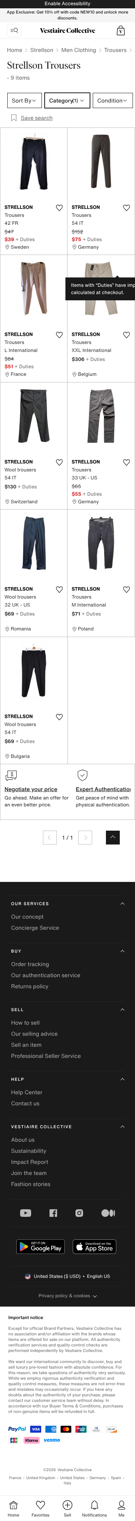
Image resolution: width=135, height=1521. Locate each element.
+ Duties (25, 239)
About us (23, 1139)
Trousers (115, 50)
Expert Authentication (104, 789)
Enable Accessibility (67, 3)
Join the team (29, 1173)
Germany (97, 1477)
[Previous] (50, 837)
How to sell (25, 1022)
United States (72, 1477)
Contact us (25, 1103)
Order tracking (30, 964)
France (15, 1477)
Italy (67, 1483)
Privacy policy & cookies (64, 1295)
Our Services (30, 904)
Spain (116, 1477)
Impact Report (29, 1162)
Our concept (27, 916)
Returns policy (29, 986)
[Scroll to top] (113, 837)
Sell (17, 1010)
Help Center (26, 1092)
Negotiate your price (30, 789)
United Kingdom (40, 1477)
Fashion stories (31, 1184)
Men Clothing (78, 50)
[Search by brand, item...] (14, 30)
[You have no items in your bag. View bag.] (121, 30)
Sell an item (26, 1045)
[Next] (85, 837)
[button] (121, 30)
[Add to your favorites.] (59, 208)
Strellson (41, 50)
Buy (16, 951)
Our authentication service (45, 975)
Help (17, 1079)
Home (14, 50)
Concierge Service (35, 927)
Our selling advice (34, 1033)
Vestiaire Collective (41, 1127)
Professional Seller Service (46, 1056)
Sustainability (28, 1151)
